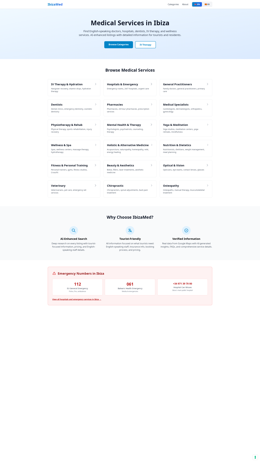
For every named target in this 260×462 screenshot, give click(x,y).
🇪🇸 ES (207, 4)
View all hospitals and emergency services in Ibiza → (76, 299)
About (185, 4)
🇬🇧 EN (197, 4)
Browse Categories (119, 44)
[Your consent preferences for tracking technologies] (255, 457)
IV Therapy (145, 44)
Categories (173, 4)
